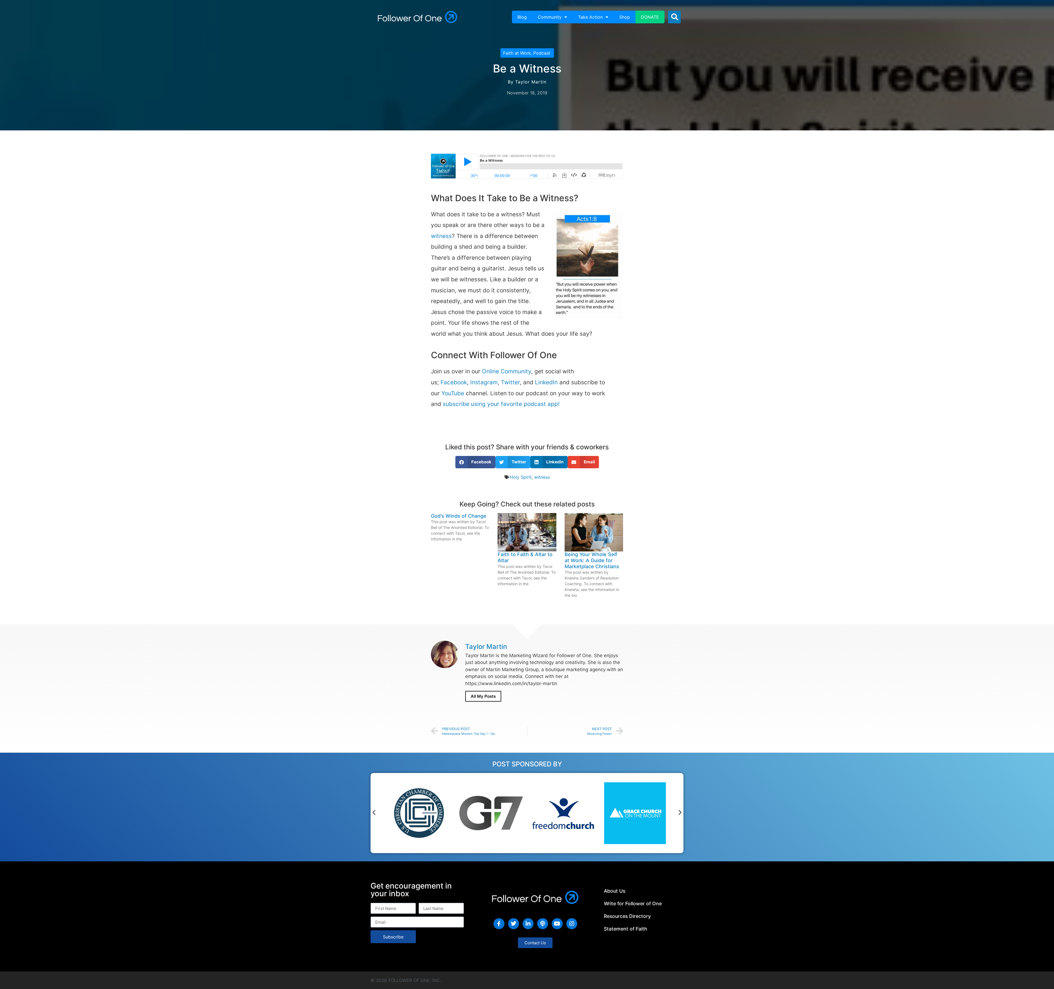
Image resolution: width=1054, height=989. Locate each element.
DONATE (650, 17)
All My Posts (483, 696)
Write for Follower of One (633, 903)
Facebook (454, 382)
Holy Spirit (521, 477)
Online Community (506, 371)
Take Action (590, 17)
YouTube (452, 393)
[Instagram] (571, 923)
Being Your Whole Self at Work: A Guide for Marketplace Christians (592, 560)
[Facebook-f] (499, 923)
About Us (614, 891)
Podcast (541, 53)
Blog (522, 17)
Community (550, 17)
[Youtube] (557, 923)
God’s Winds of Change (458, 516)
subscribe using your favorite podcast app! (501, 403)
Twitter (510, 382)
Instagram (484, 382)
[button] (674, 17)
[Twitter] (513, 923)
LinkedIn (546, 382)
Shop (624, 17)
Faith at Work (517, 53)
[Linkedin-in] (528, 923)
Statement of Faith (625, 929)
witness (441, 235)
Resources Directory (627, 916)
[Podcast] (542, 923)
